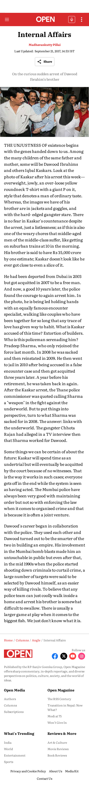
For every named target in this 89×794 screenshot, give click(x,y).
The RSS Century (59, 699)
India (7, 742)
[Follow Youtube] (72, 656)
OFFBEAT (71, 19)
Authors (10, 699)
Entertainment (14, 755)
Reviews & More (61, 733)
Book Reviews (57, 755)
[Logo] (44, 19)
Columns (10, 705)
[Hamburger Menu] (7, 19)
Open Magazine (60, 689)
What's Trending (19, 733)
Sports (8, 761)
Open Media (14, 689)
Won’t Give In (57, 722)
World (8, 749)
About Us (55, 771)
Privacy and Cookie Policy (28, 771)
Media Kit (72, 771)
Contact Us (44, 778)
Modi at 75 (54, 716)
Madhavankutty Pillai (45, 44)
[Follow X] (63, 656)
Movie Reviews (57, 749)
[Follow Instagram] (81, 656)
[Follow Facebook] (54, 656)
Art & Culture (57, 742)
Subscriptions (13, 711)
